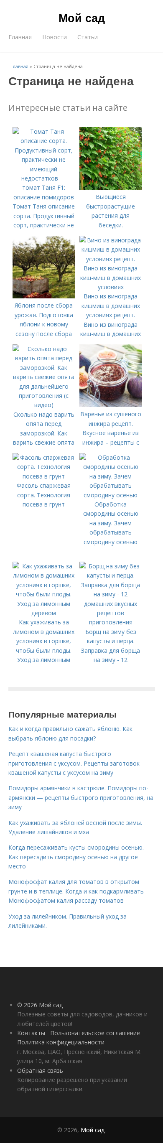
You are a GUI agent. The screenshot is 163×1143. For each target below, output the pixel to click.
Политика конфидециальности (60, 1042)
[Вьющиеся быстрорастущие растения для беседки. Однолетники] (110, 187)
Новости (54, 37)
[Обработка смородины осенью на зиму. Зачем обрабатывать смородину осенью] (110, 495)
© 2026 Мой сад (40, 1005)
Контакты (31, 1033)
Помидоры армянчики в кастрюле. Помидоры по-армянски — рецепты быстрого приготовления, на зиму (80, 797)
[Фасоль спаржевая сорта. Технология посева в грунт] (44, 476)
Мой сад (82, 17)
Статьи (87, 37)
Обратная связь (40, 1070)
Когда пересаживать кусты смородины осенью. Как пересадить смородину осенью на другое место (76, 856)
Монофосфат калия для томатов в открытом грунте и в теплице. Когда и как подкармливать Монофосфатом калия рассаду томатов (76, 891)
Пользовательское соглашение (95, 1033)
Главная (20, 37)
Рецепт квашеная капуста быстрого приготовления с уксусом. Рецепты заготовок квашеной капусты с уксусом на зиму (74, 763)
